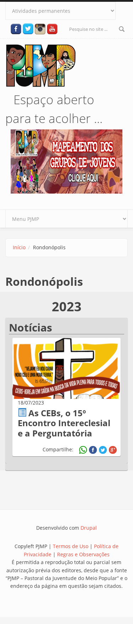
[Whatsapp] (83, 450)
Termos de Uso (70, 546)
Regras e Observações (83, 554)
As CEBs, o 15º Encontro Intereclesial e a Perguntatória (64, 423)
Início (19, 247)
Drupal (89, 527)
